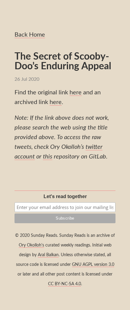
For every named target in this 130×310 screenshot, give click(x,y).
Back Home (30, 35)
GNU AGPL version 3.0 (93, 264)
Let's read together (65, 196)
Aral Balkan (48, 255)
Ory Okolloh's (31, 245)
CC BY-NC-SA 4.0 (64, 284)
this (47, 157)
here (76, 93)
